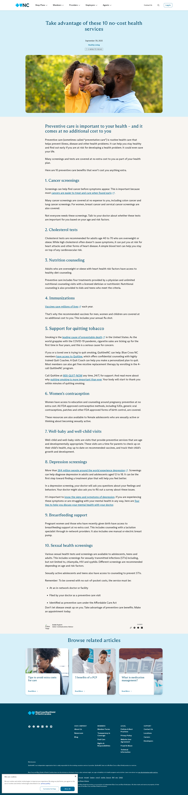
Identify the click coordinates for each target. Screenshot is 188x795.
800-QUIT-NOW (72, 375)
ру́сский (86, 777)
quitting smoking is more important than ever (76, 379)
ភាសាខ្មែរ (103, 777)
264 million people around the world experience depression (91, 470)
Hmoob (81, 777)
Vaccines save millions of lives (61, 306)
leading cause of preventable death (82, 337)
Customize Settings (49, 789)
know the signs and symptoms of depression (90, 497)
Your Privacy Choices (83, 781)
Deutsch (108, 777)
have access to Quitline (69, 356)
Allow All (67, 789)
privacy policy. (45, 783)
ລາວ (116, 777)
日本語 (121, 777)
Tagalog (92, 777)
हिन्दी (113, 777)
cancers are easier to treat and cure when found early (81, 192)
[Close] (75, 776)
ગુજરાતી (98, 777)
